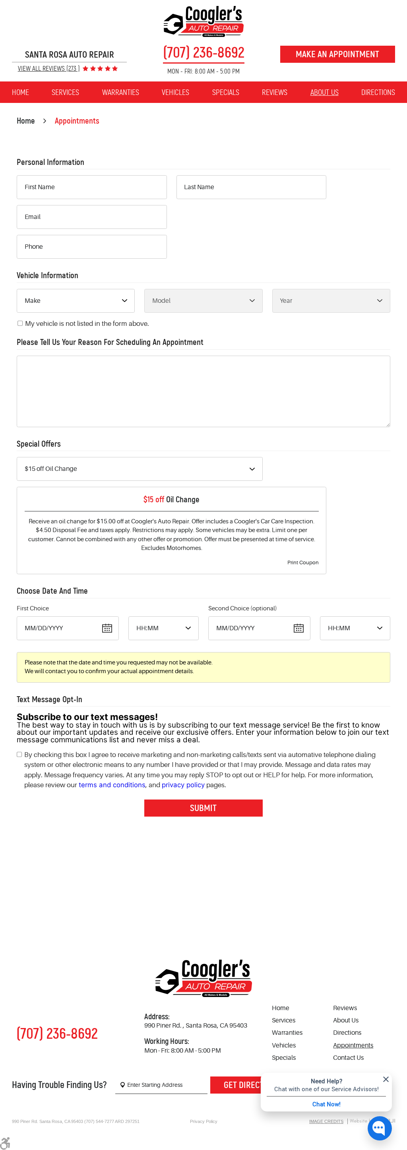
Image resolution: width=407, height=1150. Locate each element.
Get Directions (252, 1084)
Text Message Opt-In (49, 700)
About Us (324, 92)
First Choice (33, 608)
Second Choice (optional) (242, 608)
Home (20, 92)
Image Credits (326, 1121)
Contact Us (348, 1057)
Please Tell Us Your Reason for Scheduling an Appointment (110, 342)
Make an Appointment (337, 54)
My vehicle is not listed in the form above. (87, 323)
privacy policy (183, 785)
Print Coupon (303, 562)
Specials (225, 92)
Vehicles (175, 92)
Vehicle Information (47, 276)
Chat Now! (326, 1104)
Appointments (77, 121)
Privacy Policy (203, 1121)
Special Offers (39, 444)
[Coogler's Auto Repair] (204, 21)
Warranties (120, 92)
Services (65, 92)
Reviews (274, 92)
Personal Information (50, 162)
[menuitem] (20, 92)
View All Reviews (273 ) (49, 69)
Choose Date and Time (52, 591)
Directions (378, 92)
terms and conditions (112, 785)
